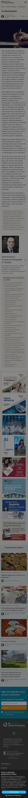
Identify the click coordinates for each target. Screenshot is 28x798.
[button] (14, 795)
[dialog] (14, 399)
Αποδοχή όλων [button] (14, 792)
